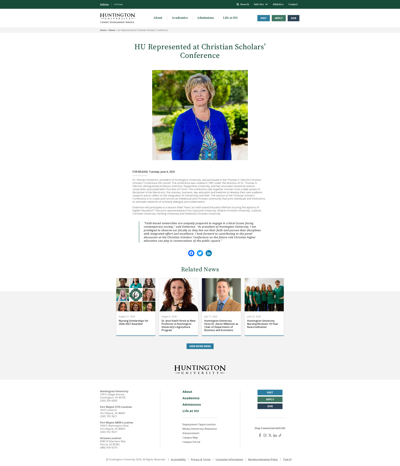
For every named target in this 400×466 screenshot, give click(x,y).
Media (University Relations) (199, 429)
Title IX (287, 459)
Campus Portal (191, 442)
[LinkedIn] (209, 253)
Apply (279, 18)
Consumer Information (229, 459)
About (157, 18)
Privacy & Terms (201, 459)
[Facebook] (191, 253)
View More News (200, 346)
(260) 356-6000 (108, 400)
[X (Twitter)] (270, 435)
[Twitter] (200, 253)
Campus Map (190, 437)
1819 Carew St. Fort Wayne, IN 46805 (112, 411)
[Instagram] (265, 435)
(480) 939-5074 (108, 447)
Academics (180, 18)
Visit (263, 18)
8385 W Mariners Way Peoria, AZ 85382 (113, 443)
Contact (293, 4)
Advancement (191, 433)
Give (293, 18)
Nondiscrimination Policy (263, 459)
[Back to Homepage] (200, 369)
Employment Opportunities (199, 424)
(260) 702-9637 (108, 432)
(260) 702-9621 (108, 416)
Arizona (118, 4)
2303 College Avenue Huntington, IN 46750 (112, 396)
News (112, 30)
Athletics (278, 4)
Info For (259, 4)
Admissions (205, 18)
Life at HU (230, 18)
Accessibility (178, 459)
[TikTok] (280, 435)
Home (103, 30)
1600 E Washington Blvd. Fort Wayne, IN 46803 (114, 427)
